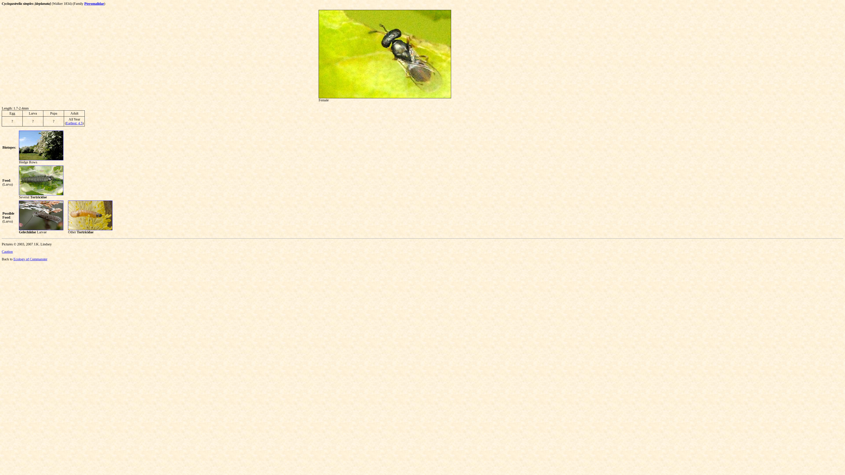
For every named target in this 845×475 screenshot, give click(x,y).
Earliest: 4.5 (74, 123)
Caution (7, 252)
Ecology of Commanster (30, 259)
